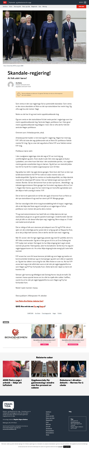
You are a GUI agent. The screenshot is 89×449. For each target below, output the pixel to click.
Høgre (42, 306)
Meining (44, 6)
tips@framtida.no (75, 422)
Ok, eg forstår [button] (67, 446)
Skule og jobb (17, 6)
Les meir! (60, 446)
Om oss (48, 426)
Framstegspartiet (46, 313)
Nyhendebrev (50, 433)
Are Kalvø (37, 313)
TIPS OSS (81, 6)
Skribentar (49, 428)
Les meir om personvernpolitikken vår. (12, 428)
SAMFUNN (30, 313)
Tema (47, 435)
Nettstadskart (50, 430)
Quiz (40, 6)
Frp (35, 306)
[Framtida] (5, 2)
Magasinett (34, 6)
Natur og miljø (26, 6)
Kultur (10, 6)
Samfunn (5, 6)
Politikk (60, 313)
